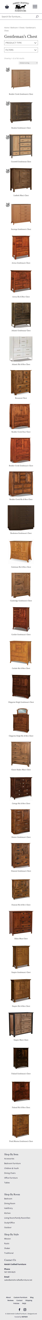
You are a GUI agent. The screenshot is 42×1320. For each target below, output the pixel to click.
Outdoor (8, 1227)
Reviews (11, 1300)
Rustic (6, 1243)
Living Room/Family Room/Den (17, 1218)
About (8, 1297)
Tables (7, 1182)
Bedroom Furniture (12, 1163)
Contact (19, 1300)
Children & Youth (11, 1168)
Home (6, 27)
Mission (7, 1238)
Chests (21, 27)
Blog (31, 1297)
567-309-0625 (9, 1272)
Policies (16, 1303)
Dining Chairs (10, 1173)
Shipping (28, 1300)
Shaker (7, 1248)
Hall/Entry (8, 1208)
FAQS (24, 1303)
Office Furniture (11, 1178)
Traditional (8, 1253)
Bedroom (14, 27)
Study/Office (9, 1222)
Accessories (9, 1158)
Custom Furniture (20, 1297)
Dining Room (9, 1203)
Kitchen (7, 1213)
